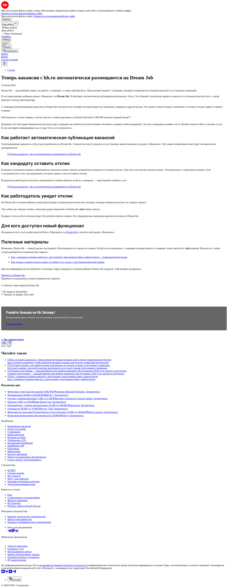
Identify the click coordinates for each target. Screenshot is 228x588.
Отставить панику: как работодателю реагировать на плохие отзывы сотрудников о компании (57, 368)
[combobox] (14, 578)
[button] (4, 54)
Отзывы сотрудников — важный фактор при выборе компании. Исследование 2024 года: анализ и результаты (65, 373)
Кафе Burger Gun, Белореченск (50, 402)
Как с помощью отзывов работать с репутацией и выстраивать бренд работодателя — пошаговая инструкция (69, 257)
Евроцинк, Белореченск (81, 405)
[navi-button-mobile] (4, 63)
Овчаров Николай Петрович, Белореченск (77, 391)
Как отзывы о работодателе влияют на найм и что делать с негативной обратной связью (58, 262)
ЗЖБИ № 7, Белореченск (55, 395)
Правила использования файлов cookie (54, 16)
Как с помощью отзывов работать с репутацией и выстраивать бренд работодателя (51, 379)
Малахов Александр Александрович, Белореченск (80, 398)
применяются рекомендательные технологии (63, 565)
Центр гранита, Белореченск (102, 412)
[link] (6, 47)
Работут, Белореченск (72, 415)
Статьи (11, 70)
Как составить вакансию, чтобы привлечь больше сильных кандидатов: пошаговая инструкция (58, 362)
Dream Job (71, 232)
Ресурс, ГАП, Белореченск (54, 408)
